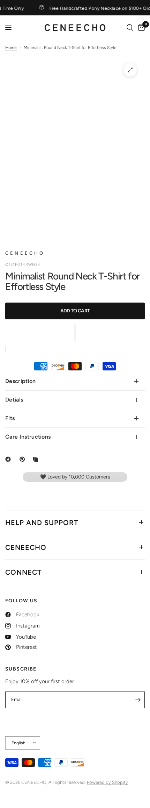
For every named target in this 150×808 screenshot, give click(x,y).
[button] (75, 332)
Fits (10, 418)
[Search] (130, 27)
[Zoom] (130, 70)
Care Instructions (28, 436)
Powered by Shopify (107, 782)
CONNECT (23, 572)
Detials (14, 399)
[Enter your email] (138, 700)
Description (20, 381)
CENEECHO (25, 547)
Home (11, 47)
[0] (140, 27)
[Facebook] (9, 459)
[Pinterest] (24, 459)
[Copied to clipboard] (37, 459)
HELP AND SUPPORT (41, 522)
